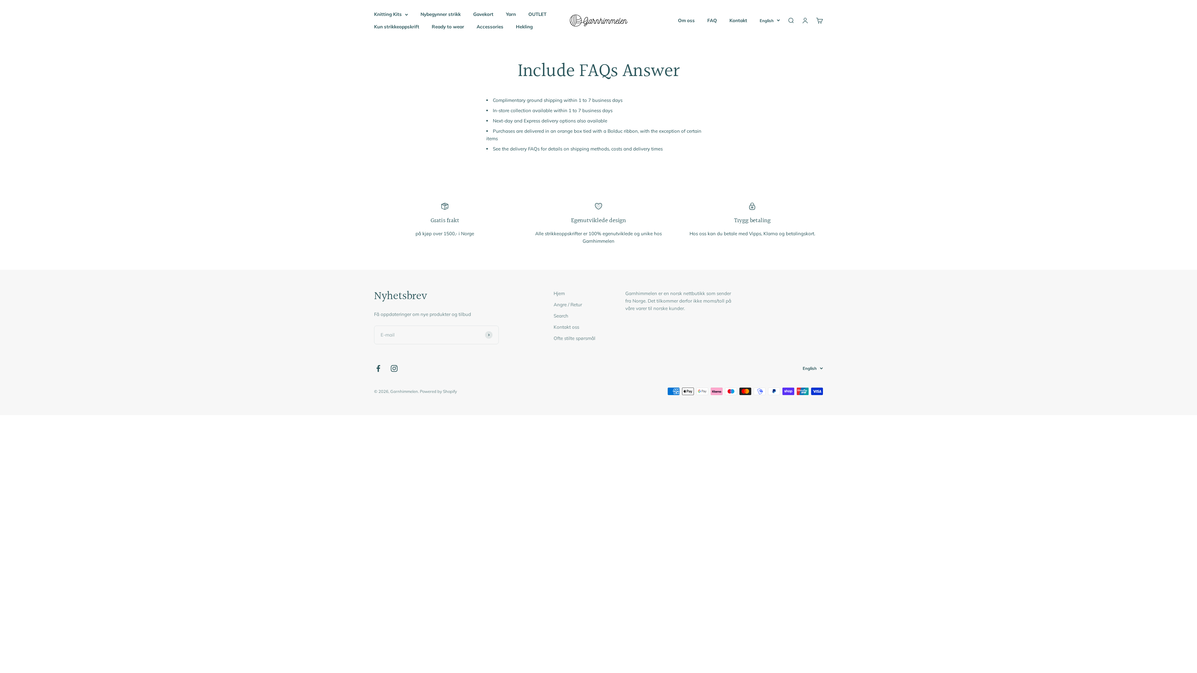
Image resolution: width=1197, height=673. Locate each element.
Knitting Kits (388, 14)
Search (561, 316)
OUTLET (537, 14)
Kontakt (738, 20)
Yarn (511, 14)
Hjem (559, 293)
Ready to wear (448, 27)
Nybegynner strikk (441, 14)
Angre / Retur (568, 305)
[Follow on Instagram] (394, 368)
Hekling (524, 27)
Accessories (490, 27)
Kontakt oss (566, 327)
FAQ (712, 20)
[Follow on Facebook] (378, 368)
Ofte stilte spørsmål (574, 338)
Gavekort (483, 14)
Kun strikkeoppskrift (396, 27)
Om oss (686, 20)
